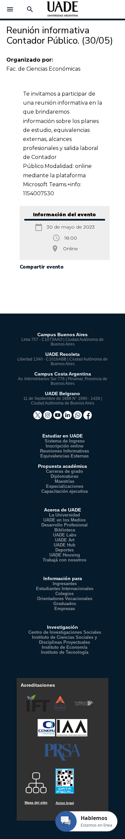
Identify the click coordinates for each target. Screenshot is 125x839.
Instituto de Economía (64, 647)
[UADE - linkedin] (68, 417)
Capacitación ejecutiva (64, 491)
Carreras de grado (64, 471)
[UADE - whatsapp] (78, 417)
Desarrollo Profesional (64, 524)
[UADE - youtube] (58, 417)
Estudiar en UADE (62, 435)
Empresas (64, 608)
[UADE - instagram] (48, 417)
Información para (62, 578)
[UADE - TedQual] (84, 710)
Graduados (64, 603)
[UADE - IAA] (71, 734)
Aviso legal (65, 803)
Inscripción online (64, 445)
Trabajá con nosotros (64, 559)
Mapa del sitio (36, 802)
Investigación (62, 627)
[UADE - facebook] (87, 417)
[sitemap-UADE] (36, 780)
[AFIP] (64, 778)
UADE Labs (64, 534)
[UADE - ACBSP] (60, 710)
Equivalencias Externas (64, 455)
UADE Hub (64, 544)
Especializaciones (64, 486)
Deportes (64, 549)
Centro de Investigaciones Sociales (64, 632)
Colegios (64, 593)
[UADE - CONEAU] (47, 734)
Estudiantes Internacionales (64, 588)
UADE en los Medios (64, 519)
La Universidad (64, 514)
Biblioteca (64, 529)
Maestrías (64, 481)
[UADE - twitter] (38, 417)
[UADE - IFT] (39, 710)
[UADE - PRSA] (62, 759)
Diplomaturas (64, 476)
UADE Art (64, 539)
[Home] (62, 11)
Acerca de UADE (62, 509)
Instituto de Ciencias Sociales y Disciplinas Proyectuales (64, 640)
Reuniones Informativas (64, 450)
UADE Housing (64, 554)
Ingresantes (65, 583)
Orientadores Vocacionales (64, 598)
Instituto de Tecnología (64, 652)
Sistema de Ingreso (65, 440)
